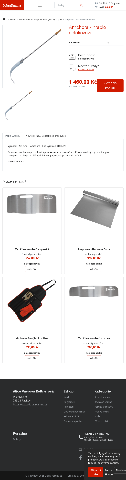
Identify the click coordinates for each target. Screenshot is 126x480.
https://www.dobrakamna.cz (30, 404)
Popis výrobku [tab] (12, 135)
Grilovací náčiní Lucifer (32, 338)
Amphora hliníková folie (94, 249)
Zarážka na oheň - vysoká (32, 249)
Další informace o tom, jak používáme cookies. (103, 461)
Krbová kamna (102, 397)
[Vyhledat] (81, 5)
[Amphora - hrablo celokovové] (18, 105)
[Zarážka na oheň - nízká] (93, 306)
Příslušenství (101, 421)
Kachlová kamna (103, 401)
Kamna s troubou (103, 406)
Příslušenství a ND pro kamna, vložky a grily (40, 19)
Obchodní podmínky (74, 411)
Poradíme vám (86, 69)
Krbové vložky (101, 411)
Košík (106, 7)
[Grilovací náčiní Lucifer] (32, 306)
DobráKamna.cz (53, 475)
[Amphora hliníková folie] (93, 217)
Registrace (116, 3)
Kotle (97, 416)
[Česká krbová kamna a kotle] (12, 5)
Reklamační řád (72, 416)
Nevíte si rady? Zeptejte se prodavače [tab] (46, 135)
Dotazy (17, 439)
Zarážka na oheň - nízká (94, 338)
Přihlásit (103, 3)
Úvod (13, 19)
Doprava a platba (73, 421)
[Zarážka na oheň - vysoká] (32, 217)
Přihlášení (69, 406)
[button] (110, 85)
